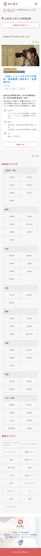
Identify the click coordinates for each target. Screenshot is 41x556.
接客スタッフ (30, 452)
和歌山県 (29, 334)
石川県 (11, 295)
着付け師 (11, 467)
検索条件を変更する (20, 25)
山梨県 (29, 271)
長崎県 (11, 413)
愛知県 (11, 255)
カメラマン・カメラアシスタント (11, 444)
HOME (14, 532)
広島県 (11, 350)
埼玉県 (11, 224)
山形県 (29, 193)
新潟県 (11, 279)
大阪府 (11, 318)
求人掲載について (12, 537)
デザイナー (11, 491)
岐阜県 (11, 263)
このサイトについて (27, 537)
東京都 (11, 216)
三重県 (29, 263)
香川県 (11, 381)
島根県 (29, 358)
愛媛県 (11, 389)
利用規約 (33, 535)
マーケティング (29, 483)
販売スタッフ (30, 459)
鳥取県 (11, 358)
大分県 (11, 420)
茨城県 (11, 232)
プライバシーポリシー (20, 535)
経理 (29, 467)
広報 (11, 483)
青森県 (29, 177)
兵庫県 (29, 318)
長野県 (11, 271)
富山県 (11, 303)
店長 (11, 459)
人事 (11, 475)
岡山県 (29, 350)
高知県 (29, 389)
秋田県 (11, 193)
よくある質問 (24, 532)
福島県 (11, 200)
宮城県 (29, 185)
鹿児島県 (11, 428)
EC (30, 491)
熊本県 (29, 405)
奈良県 (11, 334)
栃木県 (11, 240)
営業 (11, 499)
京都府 (11, 326)
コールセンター (11, 507)
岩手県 (11, 185)
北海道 (11, 177)
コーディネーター (11, 452)
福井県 (29, 295)
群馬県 (29, 232)
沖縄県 (29, 428)
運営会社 (7, 535)
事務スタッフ (30, 475)
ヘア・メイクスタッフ (29, 444)
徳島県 (29, 381)
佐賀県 (29, 413)
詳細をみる (20, 144)
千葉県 (29, 216)
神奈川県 (29, 224)
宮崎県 (29, 420)
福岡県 (11, 405)
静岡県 (29, 255)
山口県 (11, 365)
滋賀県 (29, 326)
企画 (29, 499)
